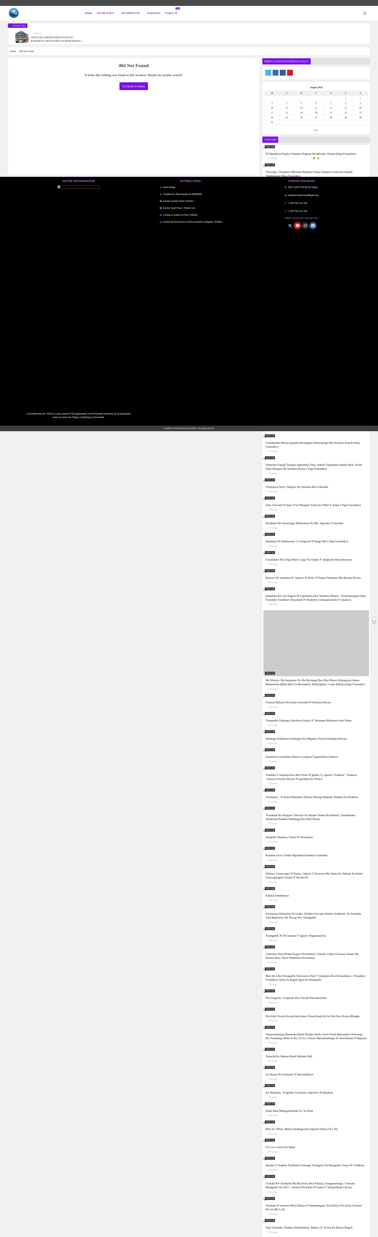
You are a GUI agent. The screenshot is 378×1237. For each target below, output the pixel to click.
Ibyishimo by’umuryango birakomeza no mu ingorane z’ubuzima (304, 523)
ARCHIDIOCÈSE (130, 13)
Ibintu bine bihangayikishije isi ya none (289, 1110)
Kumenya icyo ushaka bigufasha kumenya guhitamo (297, 855)
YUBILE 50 (172, 11)
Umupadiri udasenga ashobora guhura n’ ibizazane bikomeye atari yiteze (309, 720)
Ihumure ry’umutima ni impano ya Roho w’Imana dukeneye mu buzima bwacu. (313, 577)
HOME (88, 13)
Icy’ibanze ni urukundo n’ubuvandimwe (289, 1074)
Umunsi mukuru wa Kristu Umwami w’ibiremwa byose (298, 702)
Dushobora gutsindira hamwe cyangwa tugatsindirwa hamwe (302, 756)
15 (345, 107)
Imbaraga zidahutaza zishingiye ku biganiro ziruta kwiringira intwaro (306, 738)
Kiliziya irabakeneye (277, 895)
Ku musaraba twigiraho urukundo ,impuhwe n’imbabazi (299, 1092)
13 (316, 107)
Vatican (270, 147)
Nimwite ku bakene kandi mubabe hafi (289, 1056)
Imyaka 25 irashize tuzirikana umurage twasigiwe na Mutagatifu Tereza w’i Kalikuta (315, 1165)
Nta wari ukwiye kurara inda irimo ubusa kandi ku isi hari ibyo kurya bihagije (313, 1016)
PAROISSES (153, 13)
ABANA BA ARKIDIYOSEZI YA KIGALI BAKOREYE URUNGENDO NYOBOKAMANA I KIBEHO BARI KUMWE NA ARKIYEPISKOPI (56, 41)
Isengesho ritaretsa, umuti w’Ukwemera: (289, 837)
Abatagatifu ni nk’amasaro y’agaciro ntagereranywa (296, 935)
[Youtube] (297, 225)
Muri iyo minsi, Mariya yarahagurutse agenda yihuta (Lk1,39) (302, 1129)
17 (272, 112)
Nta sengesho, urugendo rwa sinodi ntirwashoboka (296, 997)
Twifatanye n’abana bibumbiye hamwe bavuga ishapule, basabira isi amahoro (312, 797)
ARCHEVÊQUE (105, 13)
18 (287, 112)
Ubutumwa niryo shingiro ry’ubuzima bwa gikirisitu (297, 486)
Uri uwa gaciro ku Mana (281, 1147)
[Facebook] (313, 225)
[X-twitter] (290, 225)
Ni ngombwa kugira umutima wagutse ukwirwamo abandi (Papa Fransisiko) (311, 153)
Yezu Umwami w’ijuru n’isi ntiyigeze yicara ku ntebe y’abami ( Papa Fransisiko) (313, 505)
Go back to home (133, 86)
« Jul (315, 130)
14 (331, 107)
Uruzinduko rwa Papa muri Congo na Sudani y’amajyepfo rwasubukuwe (309, 559)
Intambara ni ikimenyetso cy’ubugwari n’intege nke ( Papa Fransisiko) (307, 541)
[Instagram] (305, 225)
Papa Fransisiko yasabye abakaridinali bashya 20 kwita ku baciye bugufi (309, 1227)
